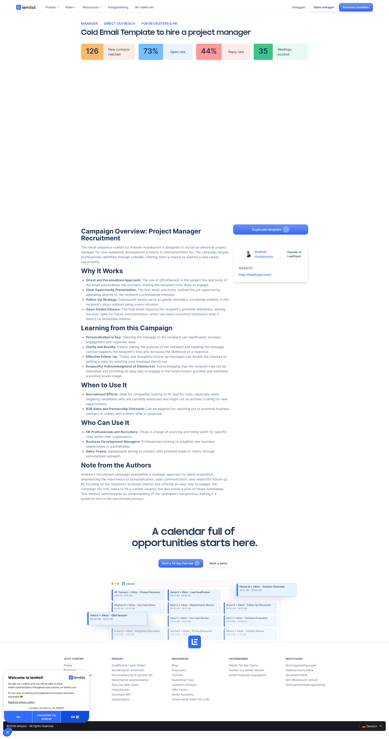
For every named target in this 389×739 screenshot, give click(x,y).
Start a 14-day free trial (177, 563)
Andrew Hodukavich (264, 254)
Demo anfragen (324, 7)
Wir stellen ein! (144, 7)
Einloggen (298, 7)
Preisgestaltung (118, 7)
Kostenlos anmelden (356, 7)
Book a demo (218, 563)
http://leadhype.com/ (254, 275)
